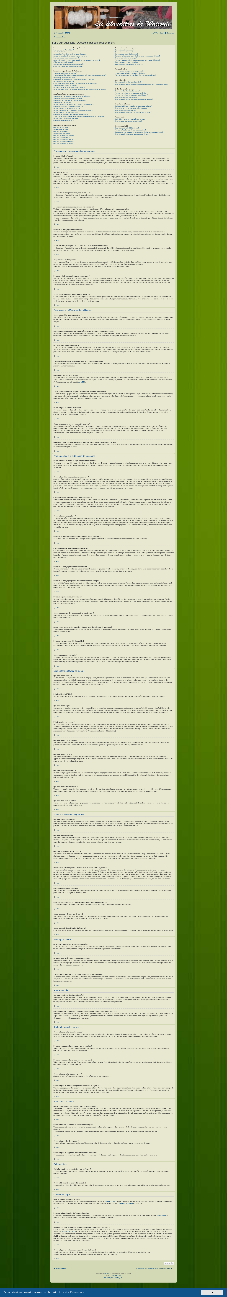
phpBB (81, 382)
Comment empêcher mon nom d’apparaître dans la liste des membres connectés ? (79, 75)
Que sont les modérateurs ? (124, 52)
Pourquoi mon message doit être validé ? (66, 118)
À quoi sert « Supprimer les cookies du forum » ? (68, 66)
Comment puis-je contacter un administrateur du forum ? (133, 134)
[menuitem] (67, 33)
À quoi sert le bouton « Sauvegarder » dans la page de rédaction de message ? (78, 116)
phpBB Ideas (161, 1215)
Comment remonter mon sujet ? (63, 120)
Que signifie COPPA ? (60, 52)
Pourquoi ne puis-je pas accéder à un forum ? (67, 108)
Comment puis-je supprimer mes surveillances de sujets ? (133, 112)
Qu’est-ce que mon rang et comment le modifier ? (69, 87)
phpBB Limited (110, 1201)
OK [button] (212, 1292)
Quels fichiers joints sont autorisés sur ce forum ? (130, 119)
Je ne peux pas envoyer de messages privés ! (129, 71)
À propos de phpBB (126, 1203)
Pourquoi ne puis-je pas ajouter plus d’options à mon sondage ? (73, 104)
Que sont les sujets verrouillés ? (63, 141)
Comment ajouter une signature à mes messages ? (69, 100)
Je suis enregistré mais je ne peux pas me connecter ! (70, 56)
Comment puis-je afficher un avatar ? (65, 85)
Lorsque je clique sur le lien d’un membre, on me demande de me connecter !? (80, 89)
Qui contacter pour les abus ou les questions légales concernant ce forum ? (139, 132)
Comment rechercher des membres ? (127, 97)
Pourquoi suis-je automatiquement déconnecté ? (68, 64)
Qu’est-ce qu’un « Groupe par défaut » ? (127, 62)
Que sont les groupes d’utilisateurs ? (126, 54)
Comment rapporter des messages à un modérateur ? (70, 114)
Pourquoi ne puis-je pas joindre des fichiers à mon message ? (73, 110)
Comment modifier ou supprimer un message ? (68, 98)
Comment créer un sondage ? (63, 102)
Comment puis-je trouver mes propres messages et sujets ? (134, 99)
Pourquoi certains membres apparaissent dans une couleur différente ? (137, 60)
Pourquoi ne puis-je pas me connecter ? (66, 58)
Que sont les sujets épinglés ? (63, 139)
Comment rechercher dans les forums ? (127, 91)
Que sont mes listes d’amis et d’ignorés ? (128, 82)
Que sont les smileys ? (60, 131)
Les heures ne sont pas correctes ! (64, 77)
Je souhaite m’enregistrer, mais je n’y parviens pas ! (69, 54)
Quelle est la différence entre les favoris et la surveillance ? (133, 106)
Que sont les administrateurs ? (124, 50)
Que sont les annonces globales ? (64, 135)
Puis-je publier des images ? (62, 133)
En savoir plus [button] (77, 1292)
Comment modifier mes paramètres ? (65, 73)
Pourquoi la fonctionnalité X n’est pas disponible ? (130, 130)
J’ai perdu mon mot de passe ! (63, 62)
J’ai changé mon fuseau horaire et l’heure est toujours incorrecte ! (74, 79)
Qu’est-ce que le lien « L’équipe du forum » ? (129, 64)
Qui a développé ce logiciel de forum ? (127, 128)
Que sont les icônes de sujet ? (63, 143)
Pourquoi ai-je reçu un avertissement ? (65, 112)
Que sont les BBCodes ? (61, 127)
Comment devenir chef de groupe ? (126, 58)
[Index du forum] (113, 16)
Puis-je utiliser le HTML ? (61, 129)
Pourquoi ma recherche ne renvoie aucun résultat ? (131, 93)
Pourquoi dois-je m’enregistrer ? (63, 50)
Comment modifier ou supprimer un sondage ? (68, 106)
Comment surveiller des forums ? (125, 110)
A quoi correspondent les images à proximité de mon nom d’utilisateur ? (76, 83)
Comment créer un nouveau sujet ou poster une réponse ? (72, 96)
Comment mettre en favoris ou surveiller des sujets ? (131, 108)
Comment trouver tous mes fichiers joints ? (128, 121)
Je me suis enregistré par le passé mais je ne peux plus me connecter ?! (76, 60)
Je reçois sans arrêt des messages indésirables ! (130, 73)
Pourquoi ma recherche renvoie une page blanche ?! (131, 95)
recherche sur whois (69, 1231)
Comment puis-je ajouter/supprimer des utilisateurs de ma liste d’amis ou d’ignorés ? (141, 84)
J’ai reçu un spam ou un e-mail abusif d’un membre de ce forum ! (135, 75)
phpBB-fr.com (117, 1275)
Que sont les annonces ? (61, 137)
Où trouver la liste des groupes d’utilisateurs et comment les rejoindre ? (137, 56)
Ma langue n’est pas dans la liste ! (64, 81)
